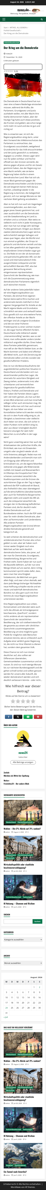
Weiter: (16, 782)
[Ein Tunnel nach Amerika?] (23, 1155)
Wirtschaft (10, 858)
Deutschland (11, 822)
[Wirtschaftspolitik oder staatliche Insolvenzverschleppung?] (23, 848)
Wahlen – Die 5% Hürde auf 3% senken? (22, 828)
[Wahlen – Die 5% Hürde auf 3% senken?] (23, 812)
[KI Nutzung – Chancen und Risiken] (23, 887)
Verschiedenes (20, 1165)
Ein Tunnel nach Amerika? (15, 1171)
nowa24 (9, 53)
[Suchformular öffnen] (42, 19)
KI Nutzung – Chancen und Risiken (19, 903)
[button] (4, 19)
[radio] (13, 701)
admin (8, 832)
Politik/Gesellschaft (11, 43)
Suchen (7, 914)
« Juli (6, 1017)
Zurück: (16, 774)
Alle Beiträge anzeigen (23, 762)
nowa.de (23, 9)
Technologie (27, 897)
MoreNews (16, 1187)
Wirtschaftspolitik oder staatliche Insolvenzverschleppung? (19, 866)
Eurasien (9, 1165)
